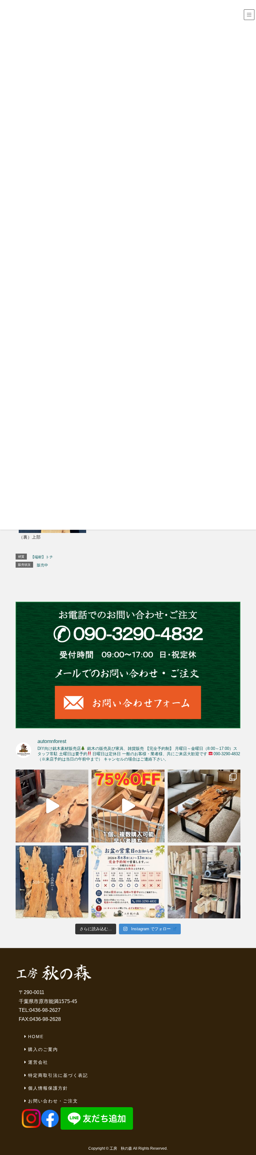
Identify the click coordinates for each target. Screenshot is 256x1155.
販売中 (42, 565)
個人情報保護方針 (48, 1088)
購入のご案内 (43, 1049)
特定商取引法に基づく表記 (58, 1075)
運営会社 (38, 1062)
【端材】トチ (42, 557)
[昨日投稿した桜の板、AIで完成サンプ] (204, 806)
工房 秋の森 (121, 1148)
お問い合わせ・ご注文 (53, 1100)
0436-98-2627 (45, 1010)
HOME (36, 1036)
